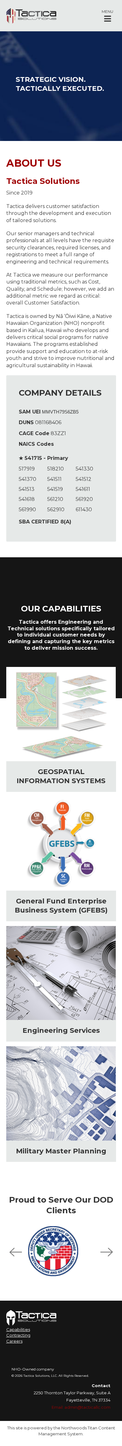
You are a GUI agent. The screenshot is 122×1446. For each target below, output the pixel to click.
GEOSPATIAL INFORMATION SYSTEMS (61, 776)
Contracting (18, 1335)
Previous (15, 1252)
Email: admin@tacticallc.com (81, 1407)
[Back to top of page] (108, 1431)
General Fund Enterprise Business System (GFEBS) (61, 905)
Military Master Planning (61, 1151)
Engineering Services (61, 1030)
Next (106, 1252)
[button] (107, 16)
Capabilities (18, 1329)
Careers (14, 1341)
